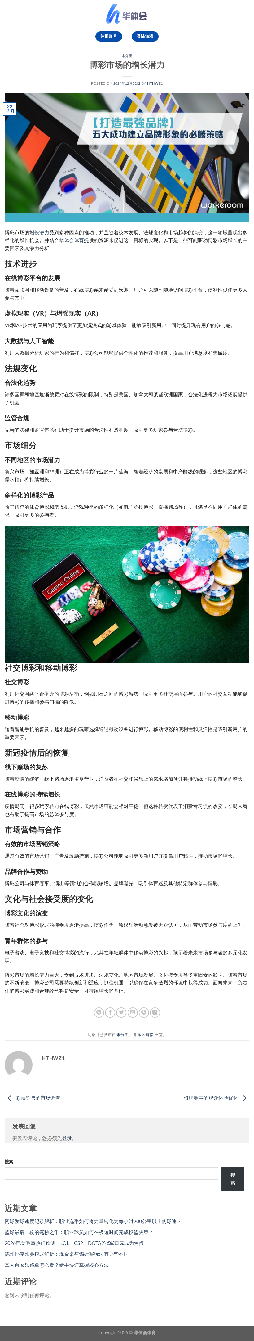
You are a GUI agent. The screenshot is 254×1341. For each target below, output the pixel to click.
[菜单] (8, 13)
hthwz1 (155, 83)
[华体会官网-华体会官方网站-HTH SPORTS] (127, 14)
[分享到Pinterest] (144, 1012)
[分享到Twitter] (121, 1012)
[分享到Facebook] (110, 1012)
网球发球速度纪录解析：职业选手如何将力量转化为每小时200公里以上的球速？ (93, 1221)
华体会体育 (71, 240)
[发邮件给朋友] (133, 1012)
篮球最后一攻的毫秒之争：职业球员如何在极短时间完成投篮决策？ (79, 1232)
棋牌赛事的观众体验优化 (211, 1098)
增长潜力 (39, 232)
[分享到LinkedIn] (155, 1012)
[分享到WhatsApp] (99, 1012)
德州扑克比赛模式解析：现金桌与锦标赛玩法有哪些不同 (67, 1254)
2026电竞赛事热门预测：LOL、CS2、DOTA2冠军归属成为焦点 (74, 1243)
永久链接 (146, 1035)
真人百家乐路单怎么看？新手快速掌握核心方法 (57, 1265)
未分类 (127, 56)
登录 (67, 1138)
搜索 (9, 1161)
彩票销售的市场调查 (37, 1098)
